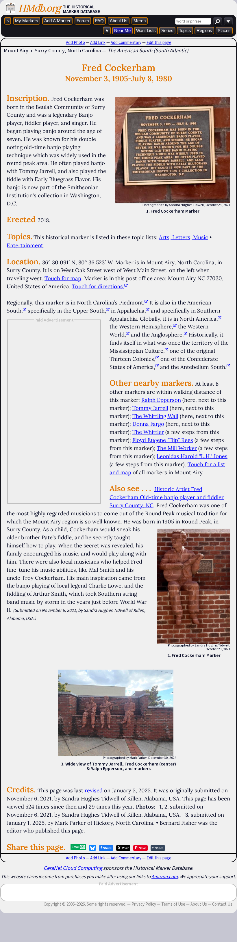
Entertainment (25, 245)
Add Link (97, 42)
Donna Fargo (148, 423)
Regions (204, 30)
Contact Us (222, 904)
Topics (185, 30)
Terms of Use (173, 904)
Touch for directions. (98, 286)
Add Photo (75, 42)
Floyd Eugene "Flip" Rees (162, 439)
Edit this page (159, 42)
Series (167, 30)
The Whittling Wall (155, 416)
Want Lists (146, 30)
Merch (140, 20)
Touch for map (63, 278)
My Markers (26, 20)
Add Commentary (126, 42)
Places (224, 30)
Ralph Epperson (161, 399)
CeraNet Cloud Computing (73, 868)
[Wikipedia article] (146, 302)
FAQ (99, 20)
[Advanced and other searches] (228, 21)
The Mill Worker (177, 448)
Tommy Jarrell (150, 407)
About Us (118, 20)
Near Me (122, 30)
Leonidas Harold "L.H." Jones (192, 456)
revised (94, 790)
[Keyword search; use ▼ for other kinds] (217, 21)
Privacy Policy (144, 904)
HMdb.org (39, 8)
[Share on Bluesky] (92, 848)
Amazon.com (164, 876)
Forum (83, 20)
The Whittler (148, 431)
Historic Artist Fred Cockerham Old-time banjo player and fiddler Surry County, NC (167, 497)
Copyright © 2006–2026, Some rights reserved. (85, 904)
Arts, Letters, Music (183, 237)
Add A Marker (57, 20)
